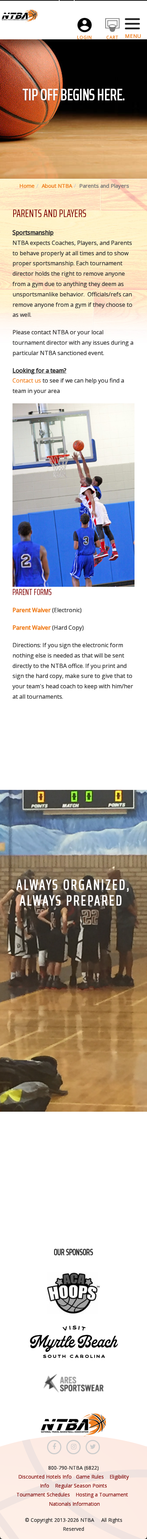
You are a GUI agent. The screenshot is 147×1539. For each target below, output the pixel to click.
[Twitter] (93, 1447)
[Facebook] (54, 1447)
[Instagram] (73, 1447)
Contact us (26, 380)
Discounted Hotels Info (45, 1476)
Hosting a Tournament (103, 1494)
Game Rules (90, 1476)
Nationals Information (74, 1503)
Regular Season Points (81, 1485)
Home (27, 185)
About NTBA (57, 185)
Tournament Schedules (43, 1494)
